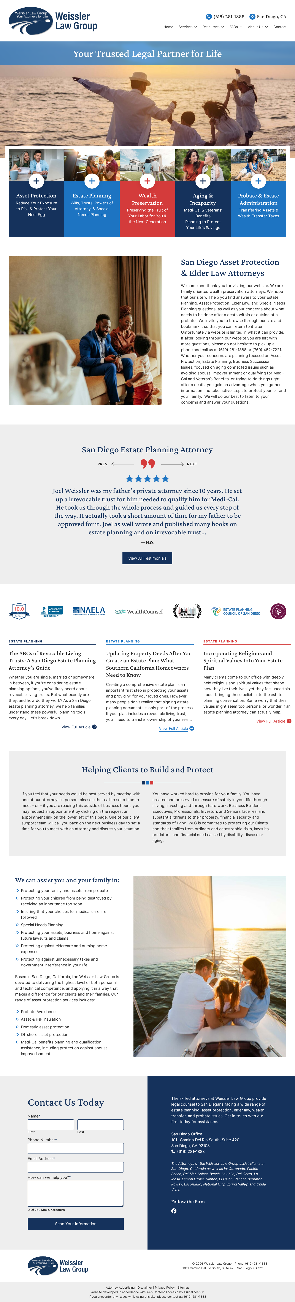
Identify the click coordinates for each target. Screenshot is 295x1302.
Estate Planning (26, 641)
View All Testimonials (147, 558)
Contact (280, 27)
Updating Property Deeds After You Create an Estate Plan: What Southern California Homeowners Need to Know (149, 664)
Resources (211, 27)
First (31, 1132)
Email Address (41, 1158)
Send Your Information (76, 1224)
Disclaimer (145, 1287)
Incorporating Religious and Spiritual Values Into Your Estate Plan (243, 660)
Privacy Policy (165, 1287)
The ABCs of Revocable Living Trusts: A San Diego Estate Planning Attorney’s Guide (52, 660)
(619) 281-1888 (228, 16)
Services (185, 27)
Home (168, 27)
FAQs (234, 27)
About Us (255, 27)
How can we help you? (49, 1177)
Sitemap (183, 1287)
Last (80, 1132)
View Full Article (76, 726)
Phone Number (42, 1140)
